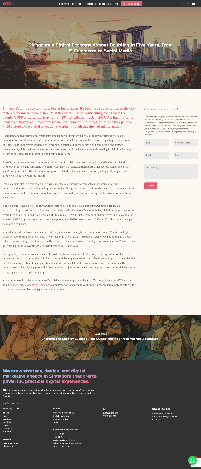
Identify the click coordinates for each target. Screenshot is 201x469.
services (7, 419)
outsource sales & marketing (67, 443)
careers (6, 425)
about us (7, 413)
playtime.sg (8, 446)
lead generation (60, 419)
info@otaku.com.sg (12, 403)
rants (55, 422)
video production (61, 446)
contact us (8, 428)
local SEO (57, 437)
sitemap (7, 431)
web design (58, 434)
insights (6, 416)
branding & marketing (63, 413)
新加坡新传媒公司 (110, 413)
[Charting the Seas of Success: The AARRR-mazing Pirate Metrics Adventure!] (100, 337)
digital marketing (61, 416)
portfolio (7, 422)
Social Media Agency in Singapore (31, 285)
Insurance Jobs (10, 443)
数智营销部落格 (109, 416)
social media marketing (64, 440)
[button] (192, 460)
